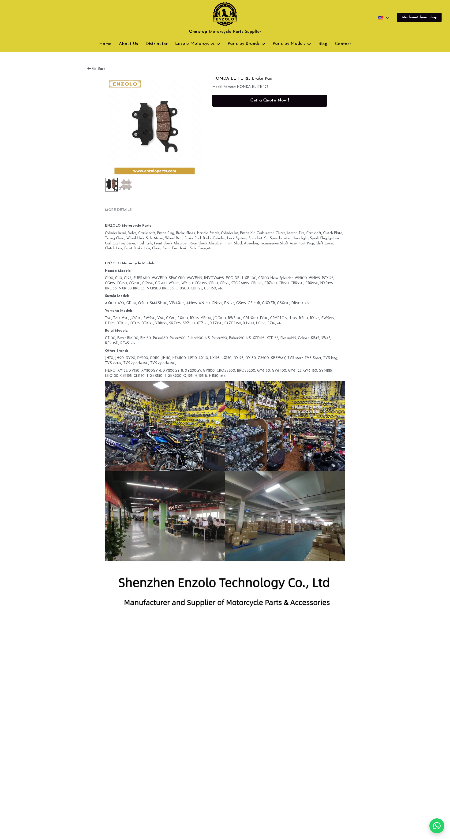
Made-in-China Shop (419, 17)
